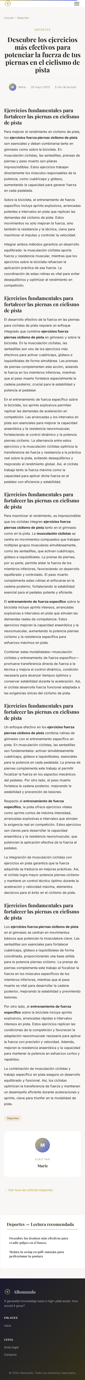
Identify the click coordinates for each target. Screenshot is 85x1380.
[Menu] (77, 3)
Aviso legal (11, 1347)
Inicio (7, 1325)
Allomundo (25, 1292)
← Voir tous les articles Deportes (28, 1190)
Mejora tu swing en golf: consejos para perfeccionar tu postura (36, 1254)
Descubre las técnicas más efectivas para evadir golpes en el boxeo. (38, 1240)
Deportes (23, 17)
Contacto (10, 1354)
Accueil (8, 17)
